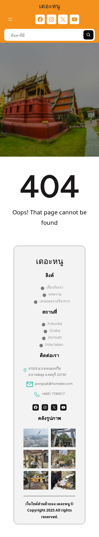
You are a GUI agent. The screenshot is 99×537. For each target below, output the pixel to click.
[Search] (88, 34)
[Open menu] (10, 19)
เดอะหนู (49, 5)
